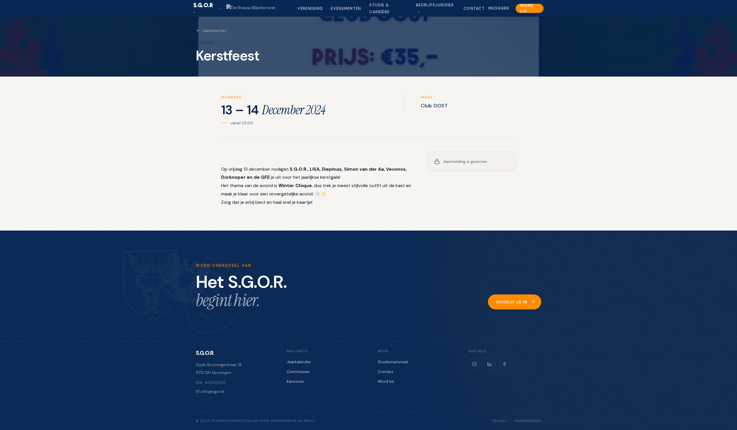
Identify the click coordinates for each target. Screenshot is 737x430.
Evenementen (346, 8)
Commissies (298, 371)
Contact (474, 8)
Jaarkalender (214, 30)
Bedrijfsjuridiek (435, 5)
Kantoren (295, 381)
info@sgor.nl (212, 391)
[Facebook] (504, 364)
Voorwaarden (527, 421)
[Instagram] (474, 364)
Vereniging (310, 8)
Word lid (526, 8)
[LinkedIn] (489, 364)
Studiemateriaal (393, 361)
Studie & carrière (379, 8)
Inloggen (498, 8)
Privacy (500, 421)
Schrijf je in (511, 302)
